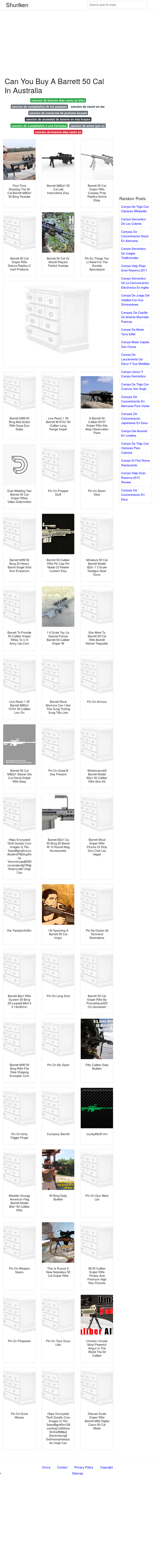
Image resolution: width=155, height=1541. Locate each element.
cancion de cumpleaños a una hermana (39, 126)
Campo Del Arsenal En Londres (134, 433)
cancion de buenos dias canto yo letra (58, 100)
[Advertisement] (77, 28)
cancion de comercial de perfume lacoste (58, 113)
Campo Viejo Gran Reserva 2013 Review (133, 477)
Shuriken (17, 4)
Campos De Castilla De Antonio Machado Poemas (135, 317)
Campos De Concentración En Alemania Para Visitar (135, 401)
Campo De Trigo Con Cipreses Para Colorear (135, 448)
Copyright (106, 1467)
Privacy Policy (83, 1467)
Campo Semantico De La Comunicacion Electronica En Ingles (135, 282)
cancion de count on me (88, 106)
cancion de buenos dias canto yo (58, 132)
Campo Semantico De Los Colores (133, 221)
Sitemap (77, 1473)
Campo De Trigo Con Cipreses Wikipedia (135, 208)
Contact (62, 1467)
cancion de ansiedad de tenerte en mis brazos (58, 119)
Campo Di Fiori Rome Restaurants (135, 462)
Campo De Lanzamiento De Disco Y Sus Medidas (135, 359)
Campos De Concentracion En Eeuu (133, 494)
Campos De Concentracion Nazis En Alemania (135, 236)
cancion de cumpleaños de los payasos (39, 106)
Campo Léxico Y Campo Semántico (133, 373)
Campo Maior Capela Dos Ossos (135, 344)
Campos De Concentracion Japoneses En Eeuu (134, 418)
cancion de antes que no (87, 126)
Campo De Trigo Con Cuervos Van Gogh (135, 386)
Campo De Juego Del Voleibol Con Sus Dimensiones (135, 299)
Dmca (46, 1467)
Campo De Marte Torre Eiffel (132, 331)
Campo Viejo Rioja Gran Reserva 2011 (134, 268)
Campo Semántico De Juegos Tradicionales (133, 253)
